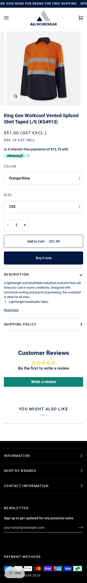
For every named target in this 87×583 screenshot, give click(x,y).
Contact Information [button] (26, 486)
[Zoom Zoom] (43, 68)
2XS (12, 206)
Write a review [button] (43, 382)
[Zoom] (15, 96)
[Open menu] (11, 18)
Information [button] (17, 456)
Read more (11, 310)
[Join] (76, 527)
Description (16, 274)
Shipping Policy (20, 324)
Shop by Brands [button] (20, 471)
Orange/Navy (19, 178)
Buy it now (43, 258)
